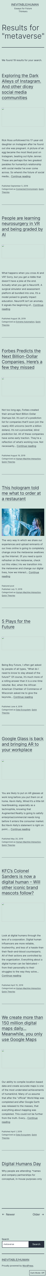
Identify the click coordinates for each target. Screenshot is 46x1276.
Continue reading (20, 176)
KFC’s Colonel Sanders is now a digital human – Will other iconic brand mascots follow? (21, 881)
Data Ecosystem (23, 709)
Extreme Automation (25, 322)
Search (5, 1239)
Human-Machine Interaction (28, 458)
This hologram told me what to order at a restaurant (21, 493)
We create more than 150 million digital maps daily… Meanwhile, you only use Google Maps (22, 1028)
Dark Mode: (35, 1273)
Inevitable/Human (25, 4)
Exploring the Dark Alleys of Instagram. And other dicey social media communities (21, 86)
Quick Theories (8, 462)
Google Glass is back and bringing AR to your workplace (23, 744)
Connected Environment (27, 189)
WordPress (27, 1265)
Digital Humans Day (21, 1163)
